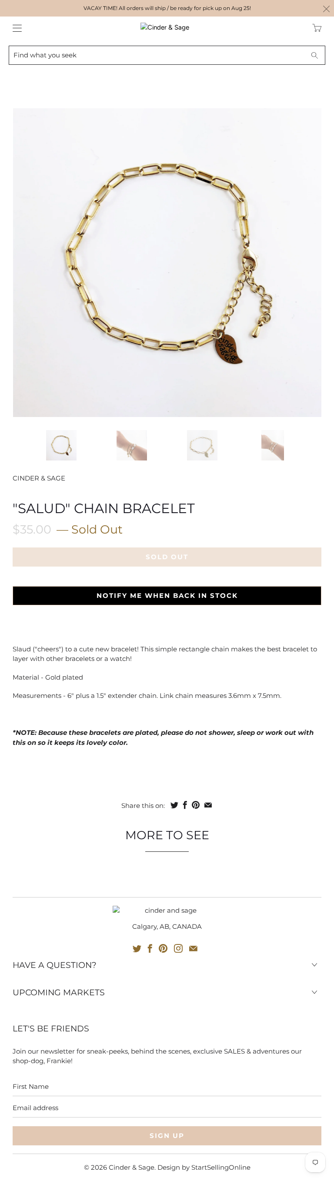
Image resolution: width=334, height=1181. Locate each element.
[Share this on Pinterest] (195, 805)
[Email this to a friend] (208, 805)
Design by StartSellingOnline (203, 1167)
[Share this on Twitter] (174, 805)
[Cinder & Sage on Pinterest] (163, 948)
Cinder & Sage (39, 478)
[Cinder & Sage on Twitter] (137, 948)
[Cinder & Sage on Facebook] (150, 948)
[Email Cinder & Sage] (193, 948)
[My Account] (15, 28)
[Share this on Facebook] (185, 805)
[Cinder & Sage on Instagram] (178, 948)
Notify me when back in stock (167, 595)
